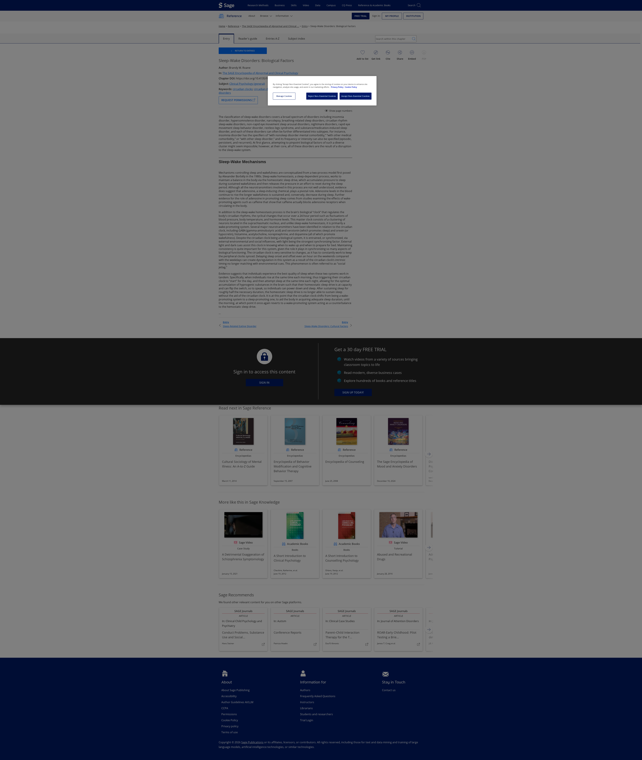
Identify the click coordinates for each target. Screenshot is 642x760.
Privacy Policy (337, 87)
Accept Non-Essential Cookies (355, 96)
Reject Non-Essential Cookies (322, 96)
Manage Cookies (284, 96)
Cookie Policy (351, 87)
